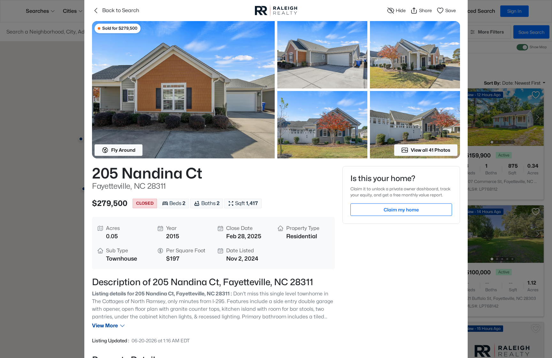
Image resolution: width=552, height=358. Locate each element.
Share (425, 10)
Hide (401, 10)
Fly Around (123, 150)
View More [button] (105, 326)
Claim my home (401, 209)
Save (450, 10)
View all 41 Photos (430, 150)
